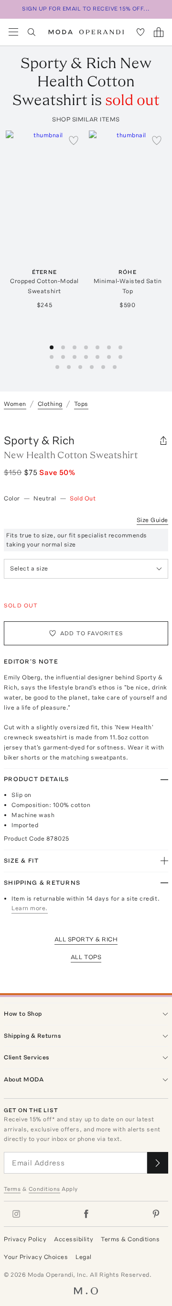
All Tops (86, 957)
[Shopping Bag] (158, 32)
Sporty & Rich (39, 440)
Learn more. (29, 908)
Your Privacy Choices (36, 1256)
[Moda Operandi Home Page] (86, 32)
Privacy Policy (25, 1239)
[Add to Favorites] (73, 140)
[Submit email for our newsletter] (157, 1163)
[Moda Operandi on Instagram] (16, 1214)
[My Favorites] (140, 32)
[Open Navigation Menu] (13, 32)
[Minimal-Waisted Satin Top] (127, 193)
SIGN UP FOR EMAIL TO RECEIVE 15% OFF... (86, 8)
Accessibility (73, 1239)
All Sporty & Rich (86, 939)
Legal (83, 1256)
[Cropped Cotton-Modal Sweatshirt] (44, 193)
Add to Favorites (91, 633)
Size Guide (152, 519)
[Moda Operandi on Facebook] (86, 1214)
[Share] (163, 440)
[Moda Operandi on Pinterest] (156, 1214)
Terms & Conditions (130, 1239)
